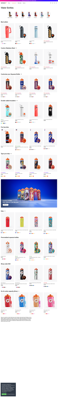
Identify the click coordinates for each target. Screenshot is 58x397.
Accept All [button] (4, 394)
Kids (2, 211)
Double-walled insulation (8, 100)
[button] (11, 394)
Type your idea (5, 153)
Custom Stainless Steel (8, 48)
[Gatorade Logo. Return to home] (3, 3)
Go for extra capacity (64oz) (9, 291)
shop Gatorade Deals (31, 0)
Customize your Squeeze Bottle (10, 74)
